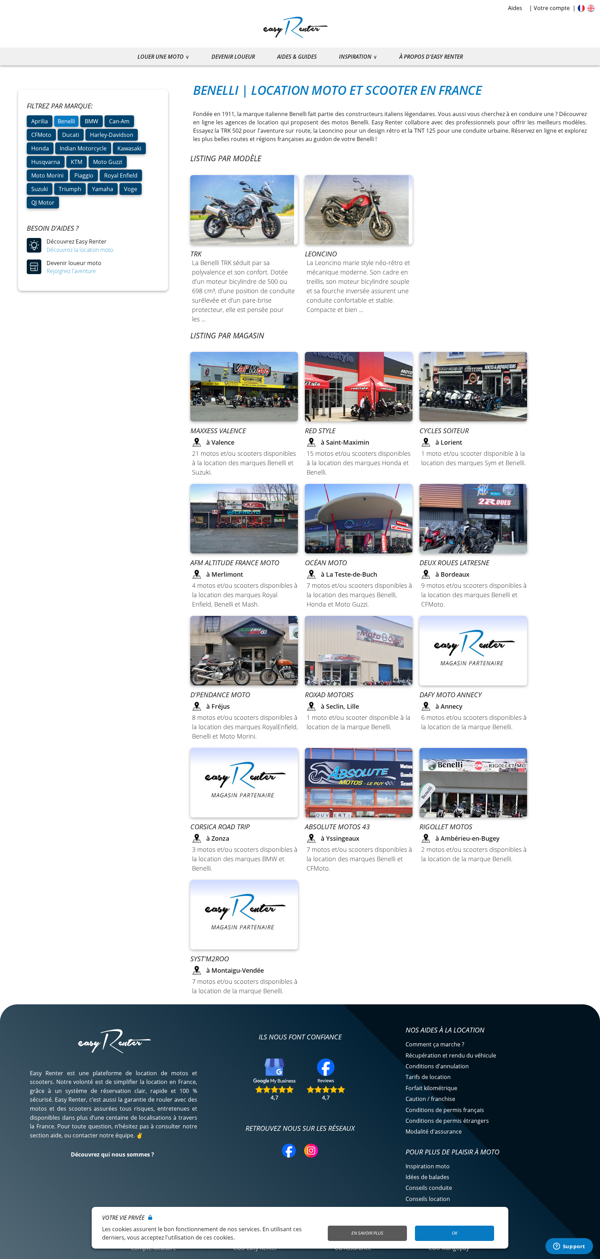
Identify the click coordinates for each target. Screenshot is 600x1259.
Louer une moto (161, 56)
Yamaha (102, 189)
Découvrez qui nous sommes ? (112, 1154)
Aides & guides (297, 56)
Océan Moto (326, 562)
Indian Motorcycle (83, 148)
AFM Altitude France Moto (234, 562)
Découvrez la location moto (80, 250)
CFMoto (41, 135)
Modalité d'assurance (434, 1131)
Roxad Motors (329, 694)
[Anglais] (591, 8)
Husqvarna (45, 162)
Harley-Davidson (111, 135)
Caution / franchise (430, 1099)
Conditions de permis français (445, 1110)
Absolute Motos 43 (337, 826)
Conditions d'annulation (437, 1066)
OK (454, 1233)
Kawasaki (129, 148)
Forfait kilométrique (431, 1088)
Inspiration (355, 56)
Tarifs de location (428, 1077)
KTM (76, 162)
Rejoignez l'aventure (71, 271)
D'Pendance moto (220, 694)
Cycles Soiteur (444, 430)
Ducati (70, 135)
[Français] (581, 8)
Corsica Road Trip (220, 826)
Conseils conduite (429, 1188)
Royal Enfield (121, 175)
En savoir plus (367, 1233)
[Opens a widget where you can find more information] (569, 1247)
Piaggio (83, 175)
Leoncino (321, 253)
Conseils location (428, 1199)
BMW (91, 121)
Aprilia (39, 121)
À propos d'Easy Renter (431, 56)
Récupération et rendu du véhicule (451, 1055)
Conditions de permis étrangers (447, 1121)
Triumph (70, 189)
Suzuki (39, 189)
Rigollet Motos (445, 826)
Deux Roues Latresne (454, 562)
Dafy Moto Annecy (450, 694)
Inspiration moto (428, 1166)
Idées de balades (427, 1177)
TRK (195, 253)
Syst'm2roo (209, 958)
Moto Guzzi (107, 162)
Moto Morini (47, 175)
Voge (130, 189)
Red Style (320, 430)
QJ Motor (43, 202)
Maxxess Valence (218, 430)
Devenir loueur (233, 56)
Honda (40, 148)
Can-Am (119, 121)
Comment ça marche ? (435, 1044)
